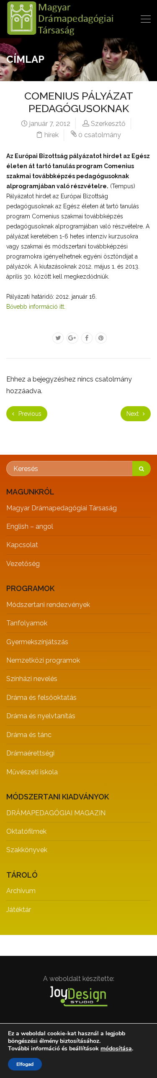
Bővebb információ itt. (35, 306)
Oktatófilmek (26, 831)
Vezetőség (23, 564)
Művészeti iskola (32, 772)
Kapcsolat (22, 545)
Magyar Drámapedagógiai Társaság (61, 508)
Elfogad (24, 1064)
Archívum (21, 891)
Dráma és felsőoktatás (41, 698)
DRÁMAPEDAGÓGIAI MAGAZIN (56, 813)
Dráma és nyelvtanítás (40, 716)
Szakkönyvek (26, 850)
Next (133, 413)
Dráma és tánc (28, 735)
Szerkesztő (108, 124)
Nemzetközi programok (43, 660)
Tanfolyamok (26, 623)
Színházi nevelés (31, 679)
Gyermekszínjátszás (37, 642)
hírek (51, 135)
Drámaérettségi (30, 753)
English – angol (29, 526)
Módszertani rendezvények (48, 605)
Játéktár (18, 910)
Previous (29, 413)
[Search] (141, 468)
